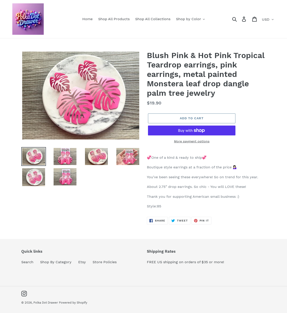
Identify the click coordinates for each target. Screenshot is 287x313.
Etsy (82, 262)
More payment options (191, 141)
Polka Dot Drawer (45, 302)
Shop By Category (56, 262)
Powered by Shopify (73, 302)
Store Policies (105, 262)
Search (27, 262)
